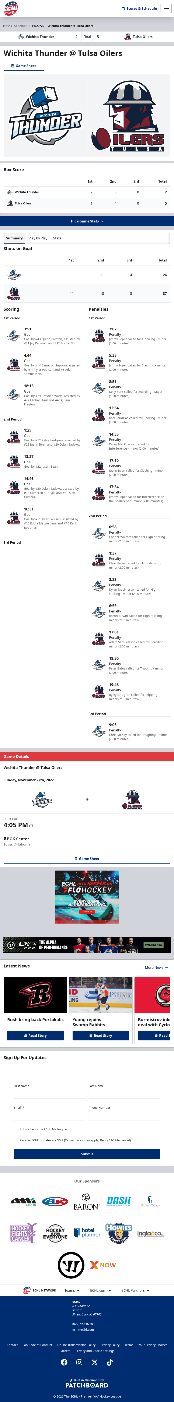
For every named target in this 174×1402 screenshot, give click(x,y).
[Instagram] (79, 1362)
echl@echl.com (83, 1330)
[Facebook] (64, 1362)
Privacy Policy (110, 1345)
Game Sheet (26, 65)
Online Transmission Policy (76, 1345)
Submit (87, 1154)
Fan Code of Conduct (37, 1345)
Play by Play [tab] (38, 238)
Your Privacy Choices (152, 1345)
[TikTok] (110, 1362)
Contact (12, 1345)
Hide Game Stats (85, 221)
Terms (129, 1345)
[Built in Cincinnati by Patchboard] (87, 1383)
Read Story (37, 1035)
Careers (64, 1351)
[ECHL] (11, 9)
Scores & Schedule (141, 8)
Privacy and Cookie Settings (95, 1351)
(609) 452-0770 (82, 1324)
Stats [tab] (57, 238)
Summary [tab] (14, 238)
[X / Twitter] (95, 1362)
